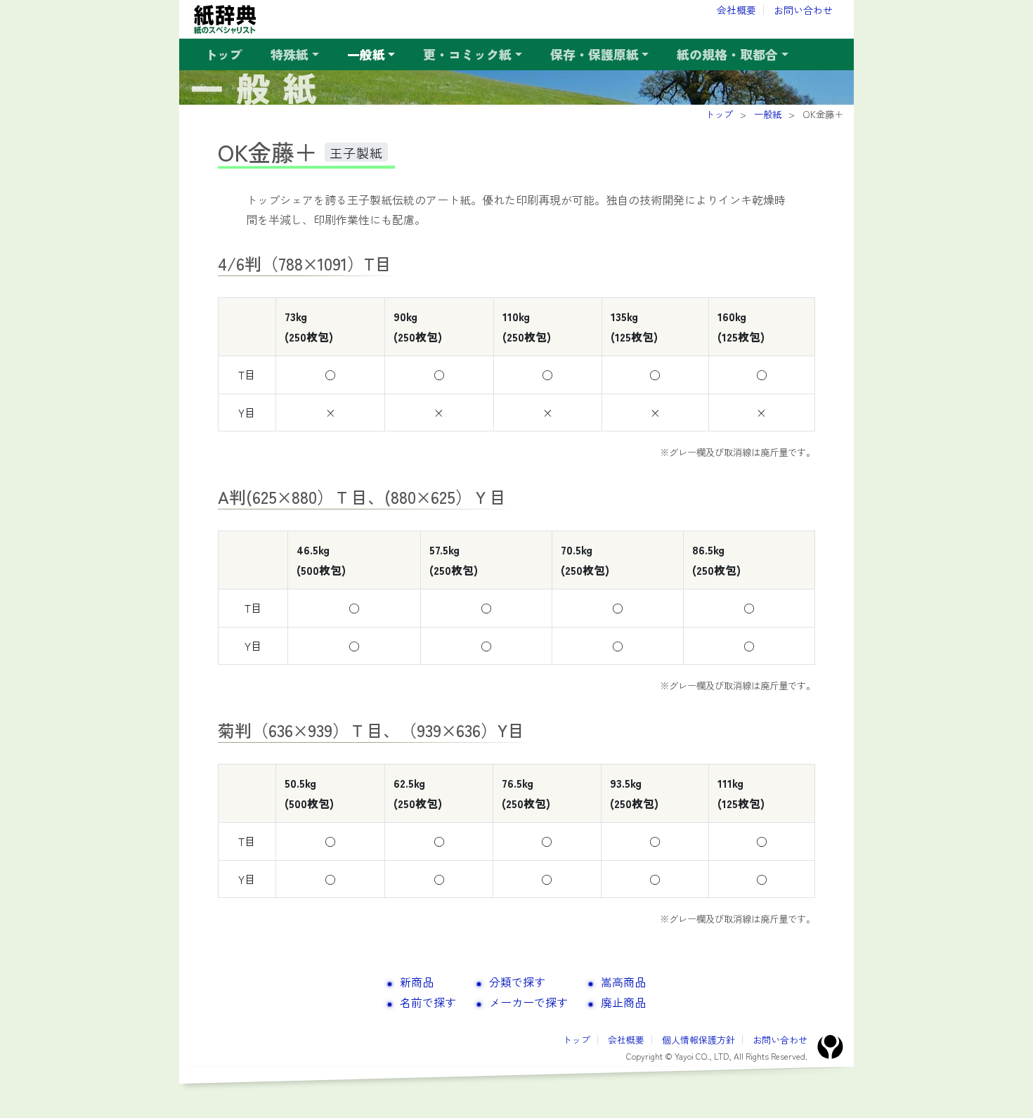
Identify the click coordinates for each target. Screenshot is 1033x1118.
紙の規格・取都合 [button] (727, 54)
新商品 (417, 981)
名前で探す (428, 1002)
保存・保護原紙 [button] (594, 54)
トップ (223, 54)
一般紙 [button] (366, 54)
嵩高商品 (623, 981)
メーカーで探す (528, 1002)
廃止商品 (623, 1002)
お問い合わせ (803, 10)
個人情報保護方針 (698, 1039)
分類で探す (517, 981)
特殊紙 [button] (289, 54)
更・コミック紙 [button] (467, 54)
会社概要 (736, 10)
